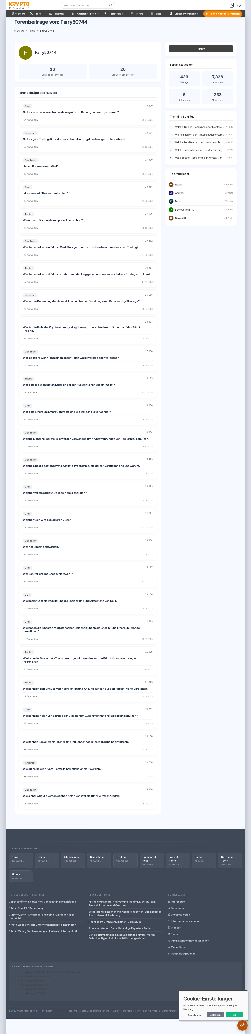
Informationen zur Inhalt (185, 921)
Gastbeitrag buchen (183, 953)
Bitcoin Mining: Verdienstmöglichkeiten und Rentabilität (43, 931)
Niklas (178, 184)
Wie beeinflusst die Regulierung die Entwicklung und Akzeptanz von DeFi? (70, 601)
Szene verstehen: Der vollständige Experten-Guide (119, 928)
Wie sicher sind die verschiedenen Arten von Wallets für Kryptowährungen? (71, 796)
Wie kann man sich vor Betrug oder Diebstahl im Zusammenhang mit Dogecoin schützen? (80, 715)
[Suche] (110, 5)
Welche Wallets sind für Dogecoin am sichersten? (55, 493)
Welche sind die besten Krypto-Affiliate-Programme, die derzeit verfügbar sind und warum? (81, 466)
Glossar (175, 927)
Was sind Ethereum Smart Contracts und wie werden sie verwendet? (67, 411)
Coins (27, 106)
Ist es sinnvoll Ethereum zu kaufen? (45, 193)
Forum (32, 30)
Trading (28, 214)
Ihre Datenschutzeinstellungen (189, 940)
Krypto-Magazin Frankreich (34, 976)
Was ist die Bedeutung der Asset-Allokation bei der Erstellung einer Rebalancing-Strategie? (81, 301)
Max (177, 201)
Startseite (19, 30)
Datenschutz (178, 908)
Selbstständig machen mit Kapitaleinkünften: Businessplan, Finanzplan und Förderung (125, 913)
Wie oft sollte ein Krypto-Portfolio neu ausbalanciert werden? (62, 769)
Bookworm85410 (184, 209)
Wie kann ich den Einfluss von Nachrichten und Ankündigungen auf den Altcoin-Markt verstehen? (85, 688)
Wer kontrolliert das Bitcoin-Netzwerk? (48, 574)
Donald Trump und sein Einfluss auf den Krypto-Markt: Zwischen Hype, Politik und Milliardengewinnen (121, 936)
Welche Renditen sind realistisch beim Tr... (198, 142)
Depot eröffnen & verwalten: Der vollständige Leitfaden (42, 901)
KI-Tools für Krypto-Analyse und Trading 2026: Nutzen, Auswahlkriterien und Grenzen (122, 903)
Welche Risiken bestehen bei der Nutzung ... (199, 150)
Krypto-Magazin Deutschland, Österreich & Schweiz (50, 972)
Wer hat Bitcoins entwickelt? (41, 547)
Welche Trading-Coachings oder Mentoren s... (201, 126)
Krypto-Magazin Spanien (33, 984)
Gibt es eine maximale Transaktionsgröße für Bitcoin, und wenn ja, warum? (71, 112)
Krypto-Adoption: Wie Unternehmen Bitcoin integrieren (42, 924)
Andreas (180, 192)
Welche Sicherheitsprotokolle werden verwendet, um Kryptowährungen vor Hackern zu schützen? (86, 439)
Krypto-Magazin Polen (31, 980)
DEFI (27, 595)
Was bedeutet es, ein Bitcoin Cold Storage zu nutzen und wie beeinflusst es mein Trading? (80, 247)
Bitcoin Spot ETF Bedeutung (26, 908)
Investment (30, 133)
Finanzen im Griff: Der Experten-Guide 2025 (115, 921)
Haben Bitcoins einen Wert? (41, 166)
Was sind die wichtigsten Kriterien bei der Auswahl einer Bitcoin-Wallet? (69, 384)
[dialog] (213, 1005)
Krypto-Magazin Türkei (32, 993)
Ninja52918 (181, 218)
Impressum (177, 901)
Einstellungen (194, 1015)
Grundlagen (30, 160)
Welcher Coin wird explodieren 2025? (47, 520)
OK (234, 1014)
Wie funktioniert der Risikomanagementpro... (199, 134)
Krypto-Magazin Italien (32, 989)
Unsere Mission (180, 914)
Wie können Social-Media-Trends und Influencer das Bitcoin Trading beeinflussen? (76, 742)
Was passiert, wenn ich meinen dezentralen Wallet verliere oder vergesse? (71, 357)
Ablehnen (215, 1014)
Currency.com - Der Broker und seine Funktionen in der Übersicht (42, 916)
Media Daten (178, 947)
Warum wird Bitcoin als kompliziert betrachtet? (53, 220)
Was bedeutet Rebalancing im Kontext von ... (200, 157)
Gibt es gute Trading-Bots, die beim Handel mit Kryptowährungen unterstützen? (74, 139)
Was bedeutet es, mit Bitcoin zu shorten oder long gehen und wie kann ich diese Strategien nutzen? (86, 274)
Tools (174, 934)
